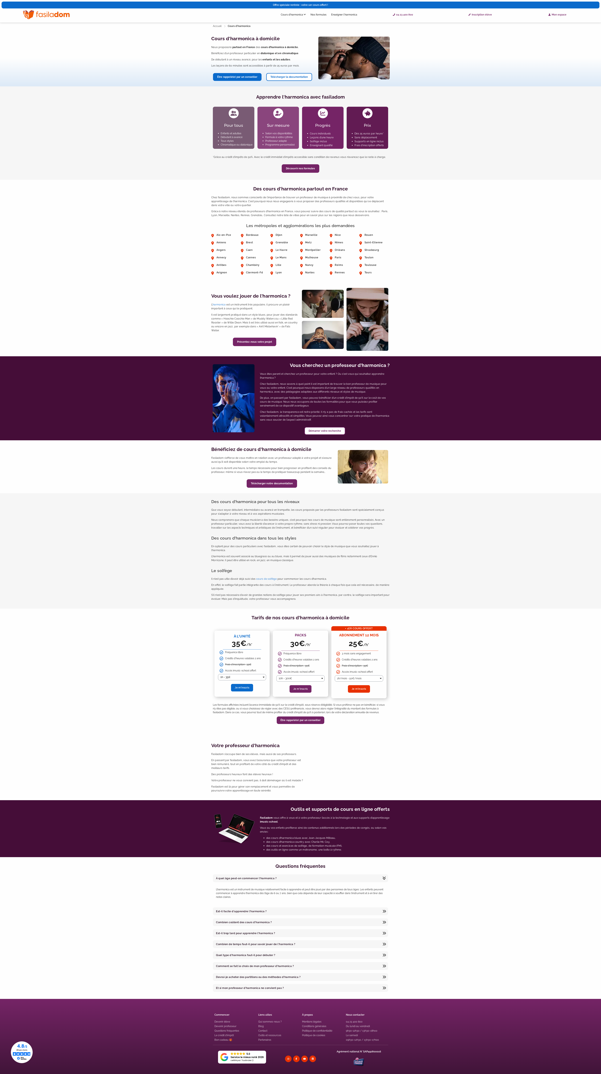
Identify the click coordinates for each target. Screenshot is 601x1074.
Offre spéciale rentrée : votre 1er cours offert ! (300, 4)
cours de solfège (266, 578)
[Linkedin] (312, 1059)
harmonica (219, 304)
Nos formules (318, 14)
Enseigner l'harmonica (344, 14)
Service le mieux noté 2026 (247, 1057)
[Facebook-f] (296, 1059)
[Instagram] (288, 1059)
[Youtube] (304, 1059)
